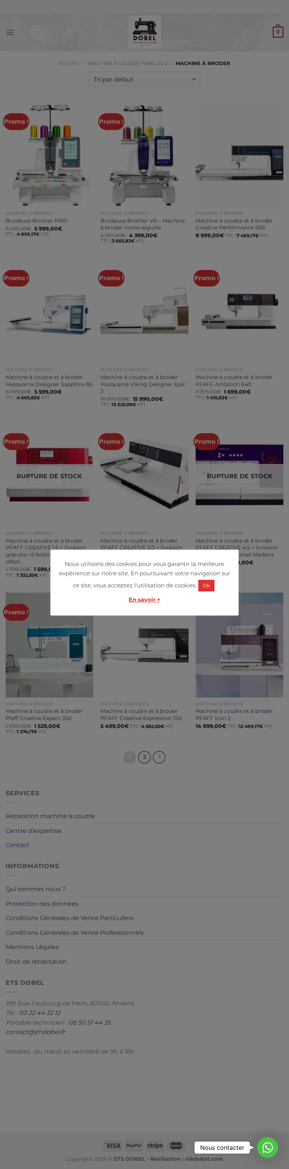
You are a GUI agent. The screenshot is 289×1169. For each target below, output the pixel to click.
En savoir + (144, 599)
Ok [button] (206, 585)
